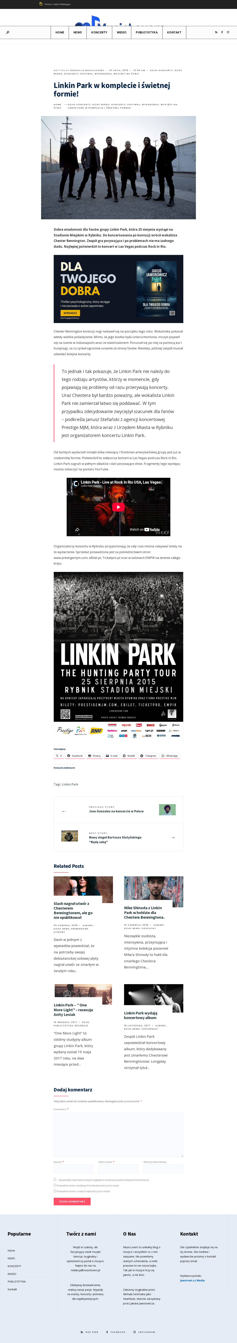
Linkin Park (70, 784)
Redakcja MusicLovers (87, 70)
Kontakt (174, 32)
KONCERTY (99, 32)
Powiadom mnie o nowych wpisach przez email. (83, 1191)
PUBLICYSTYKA (147, 32)
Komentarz (61, 1109)
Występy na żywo (126, 73)
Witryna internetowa (154, 1162)
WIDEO (122, 32)
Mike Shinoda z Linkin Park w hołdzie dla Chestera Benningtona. (144, 912)
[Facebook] (222, 32)
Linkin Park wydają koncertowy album (140, 1015)
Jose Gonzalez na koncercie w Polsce (116, 809)
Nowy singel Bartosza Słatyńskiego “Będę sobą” (115, 838)
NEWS (78, 32)
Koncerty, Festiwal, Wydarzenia (88, 73)
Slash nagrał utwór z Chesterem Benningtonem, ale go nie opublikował (73, 910)
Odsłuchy (149, 928)
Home (60, 32)
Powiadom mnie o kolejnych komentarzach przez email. (88, 1185)
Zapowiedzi (150, 1028)
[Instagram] (228, 32)
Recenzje (81, 1025)
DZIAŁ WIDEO (101, 104)
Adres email (106, 1162)
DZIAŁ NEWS (62, 928)
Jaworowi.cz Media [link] (192, 1280)
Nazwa (59, 1162)
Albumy (88, 925)
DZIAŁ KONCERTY (161, 70)
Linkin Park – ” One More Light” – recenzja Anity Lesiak (73, 1009)
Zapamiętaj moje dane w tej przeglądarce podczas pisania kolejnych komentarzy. (104, 1180)
